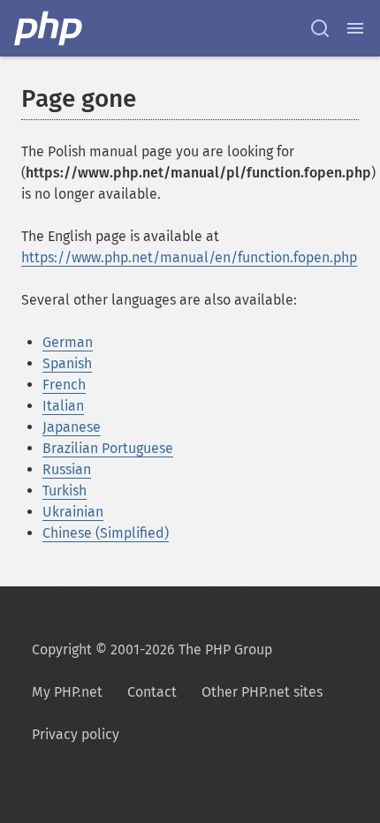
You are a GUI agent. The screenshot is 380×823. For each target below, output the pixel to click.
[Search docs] (320, 28)
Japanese (71, 427)
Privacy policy (75, 734)
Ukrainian (72, 511)
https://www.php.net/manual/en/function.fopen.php (189, 257)
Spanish (67, 363)
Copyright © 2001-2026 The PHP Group (152, 649)
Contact (152, 691)
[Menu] (355, 28)
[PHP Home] (49, 28)
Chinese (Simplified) (105, 533)
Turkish (64, 490)
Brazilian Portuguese (107, 448)
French (64, 384)
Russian (66, 469)
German (67, 342)
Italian (63, 405)
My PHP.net (67, 691)
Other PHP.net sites (262, 691)
